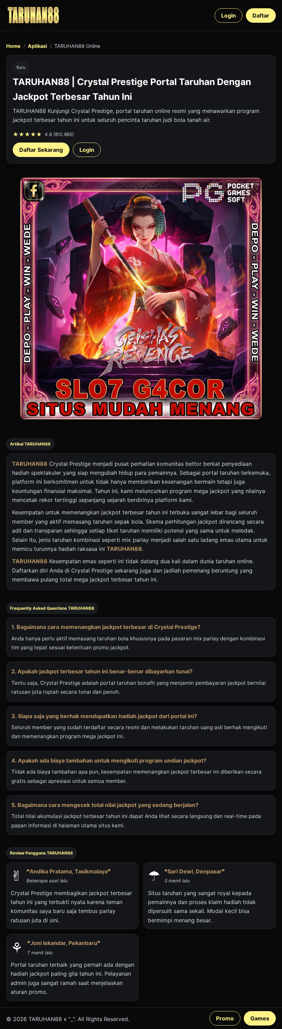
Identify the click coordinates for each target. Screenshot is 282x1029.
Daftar (260, 15)
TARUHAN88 (29, 463)
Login (228, 15)
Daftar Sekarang (41, 149)
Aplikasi (37, 46)
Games (259, 1018)
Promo (225, 1018)
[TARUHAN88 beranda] (33, 15)
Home (13, 46)
